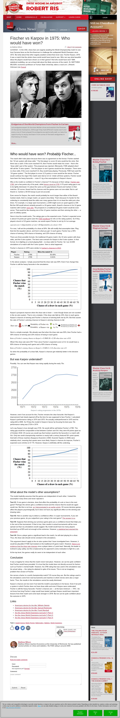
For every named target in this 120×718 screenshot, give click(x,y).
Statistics (47, 623)
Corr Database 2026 (100, 85)
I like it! (69, 47)
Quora (23, 67)
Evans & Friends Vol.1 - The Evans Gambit (102, 680)
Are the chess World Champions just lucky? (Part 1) (34, 613)
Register (27, 668)
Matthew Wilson (24, 642)
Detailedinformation (80, 713)
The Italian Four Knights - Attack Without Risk (99, 633)
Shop (9, 17)
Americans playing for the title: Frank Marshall (32, 610)
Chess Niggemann (69, 631)
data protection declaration (13, 708)
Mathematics (39, 623)
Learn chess (74, 17)
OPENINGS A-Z (31, 17)
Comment (13, 671)
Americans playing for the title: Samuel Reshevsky (33, 608)
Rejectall (95, 713)
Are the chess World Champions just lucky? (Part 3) (34, 618)
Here (39, 706)
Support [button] (60, 17)
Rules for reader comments (18, 660)
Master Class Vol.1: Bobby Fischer (101, 161)
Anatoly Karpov (20, 623)
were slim (30, 208)
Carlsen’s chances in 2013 (51, 248)
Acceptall (110, 713)
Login (105, 17)
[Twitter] (22, 628)
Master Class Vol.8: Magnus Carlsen (101, 227)
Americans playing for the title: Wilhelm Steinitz (32, 605)
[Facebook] (17, 628)
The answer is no (68, 518)
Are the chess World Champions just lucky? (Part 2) (34, 615)
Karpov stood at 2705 (52, 184)
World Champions (56, 623)
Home (19, 17)
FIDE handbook (44, 219)
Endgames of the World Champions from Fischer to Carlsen (40, 124)
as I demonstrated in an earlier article (47, 507)
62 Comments (77, 47)
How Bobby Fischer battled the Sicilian (102, 270)
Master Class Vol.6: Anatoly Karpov (101, 369)
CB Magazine (46, 17)
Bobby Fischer (30, 623)
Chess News (26, 29)
